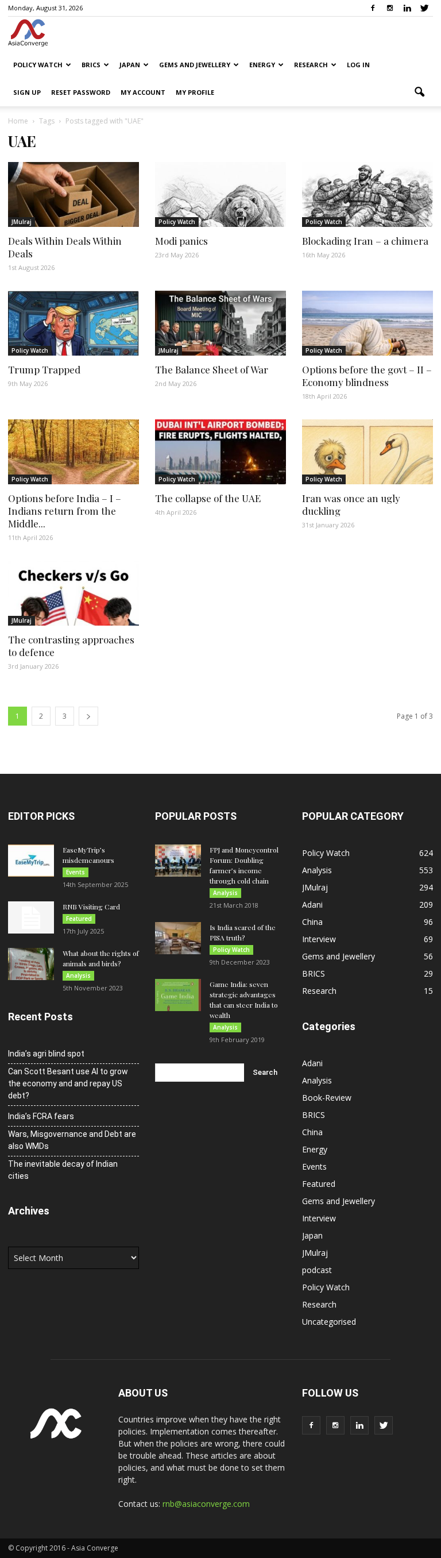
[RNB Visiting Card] (31, 917)
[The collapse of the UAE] (220, 451)
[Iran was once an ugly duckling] (367, 451)
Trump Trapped (44, 369)
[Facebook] (372, 8)
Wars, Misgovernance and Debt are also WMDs (72, 1140)
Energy (262, 64)
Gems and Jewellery (194, 64)
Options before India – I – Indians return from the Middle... (64, 511)
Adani (312, 904)
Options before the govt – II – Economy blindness (367, 375)
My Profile (195, 92)
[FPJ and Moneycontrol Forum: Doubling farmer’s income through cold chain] (178, 860)
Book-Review (326, 1097)
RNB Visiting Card (91, 906)
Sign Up (27, 92)
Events (75, 872)
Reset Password (80, 92)
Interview (319, 939)
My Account (143, 92)
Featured (79, 919)
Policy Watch (38, 64)
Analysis (78, 975)
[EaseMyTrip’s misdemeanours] (31, 860)
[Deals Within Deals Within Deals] (73, 194)
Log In (358, 64)
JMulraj (21, 222)
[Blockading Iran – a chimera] (367, 194)
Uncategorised (329, 1321)
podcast (317, 1269)
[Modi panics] (220, 194)
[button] (419, 92)
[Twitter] (424, 8)
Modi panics (181, 240)
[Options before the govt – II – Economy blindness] (367, 323)
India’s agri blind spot (46, 1053)
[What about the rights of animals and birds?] (31, 964)
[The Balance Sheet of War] (220, 323)
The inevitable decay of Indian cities (63, 1170)
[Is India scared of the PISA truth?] (178, 938)
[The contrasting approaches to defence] (73, 593)
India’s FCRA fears (41, 1116)
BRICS (91, 64)
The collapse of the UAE (208, 498)
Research (311, 64)
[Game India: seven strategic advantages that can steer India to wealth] (178, 995)
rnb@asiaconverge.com (206, 1503)
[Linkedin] (407, 8)
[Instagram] (390, 8)
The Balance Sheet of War (211, 369)
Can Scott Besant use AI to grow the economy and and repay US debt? (68, 1083)
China (312, 921)
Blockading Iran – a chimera (365, 240)
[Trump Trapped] (73, 323)
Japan (129, 64)
